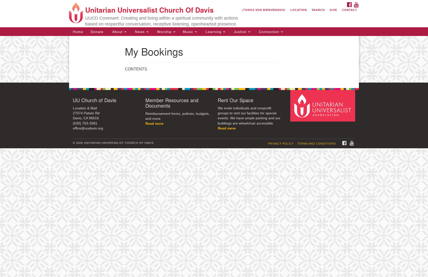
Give (333, 9)
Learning (213, 32)
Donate (97, 32)
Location (299, 9)
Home (78, 32)
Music (188, 32)
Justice (240, 32)
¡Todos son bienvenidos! (264, 9)
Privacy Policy (281, 143)
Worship (164, 32)
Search (318, 9)
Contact (349, 9)
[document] (214, 59)
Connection (269, 32)
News (140, 32)
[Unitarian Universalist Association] (323, 105)
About (117, 32)
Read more (154, 123)
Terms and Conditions (316, 143)
